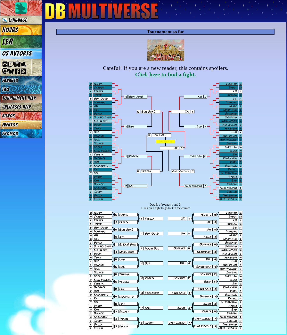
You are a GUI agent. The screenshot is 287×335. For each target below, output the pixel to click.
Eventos (10, 124)
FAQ (5, 89)
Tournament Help (19, 98)
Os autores (17, 53)
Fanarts (10, 80)
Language (17, 20)
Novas (10, 30)
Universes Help (16, 107)
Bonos (8, 115)
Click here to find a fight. (165, 74)
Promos (10, 133)
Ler (7, 41)
